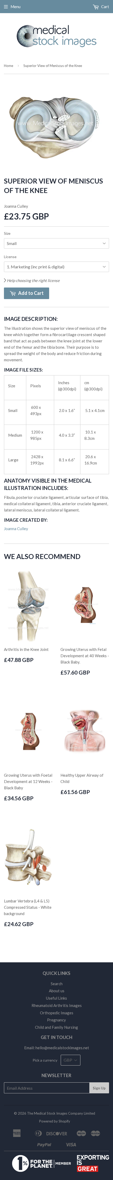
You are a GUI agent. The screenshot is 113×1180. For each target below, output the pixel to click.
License (10, 256)
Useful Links (56, 998)
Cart (104, 6)
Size (7, 233)
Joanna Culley (16, 528)
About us (56, 990)
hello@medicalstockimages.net (62, 1047)
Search (57, 983)
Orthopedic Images (56, 1012)
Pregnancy (56, 1019)
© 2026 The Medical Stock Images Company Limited (54, 1113)
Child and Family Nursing (56, 1027)
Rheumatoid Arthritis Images (57, 1005)
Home (8, 66)
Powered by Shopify (54, 1121)
